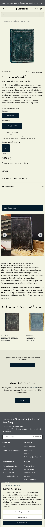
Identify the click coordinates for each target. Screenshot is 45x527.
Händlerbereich (29, 473)
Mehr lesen (5, 298)
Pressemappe (8, 469)
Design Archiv (29, 450)
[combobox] (22, 208)
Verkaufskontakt (30, 479)
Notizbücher (15, 21)
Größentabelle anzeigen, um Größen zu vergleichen (19, 138)
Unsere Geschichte (10, 466)
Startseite (5, 21)
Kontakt (22, 400)
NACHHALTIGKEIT (8, 186)
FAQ (4, 447)
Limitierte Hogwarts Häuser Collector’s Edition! (20, 3)
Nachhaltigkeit (8, 473)
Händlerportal (29, 469)
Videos (26, 453)
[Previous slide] (5, 235)
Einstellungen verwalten (22, 512)
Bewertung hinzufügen (22, 365)
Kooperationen (29, 447)
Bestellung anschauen (11, 450)
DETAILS (5, 171)
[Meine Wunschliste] (36, 9)
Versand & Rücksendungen (14, 179)
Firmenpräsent (29, 466)
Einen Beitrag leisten (10, 476)
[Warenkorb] (41, 9)
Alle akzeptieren (22, 523)
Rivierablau (30, 338)
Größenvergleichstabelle (33, 457)
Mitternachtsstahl (9, 338)
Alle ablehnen (22, 517)
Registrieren (37, 437)
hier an (34, 387)
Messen (27, 476)
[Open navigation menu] (3, 9)
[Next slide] (40, 235)
